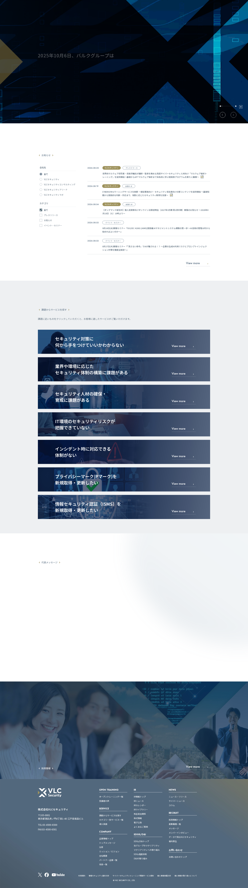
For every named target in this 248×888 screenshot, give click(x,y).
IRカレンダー (140, 805)
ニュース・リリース (178, 796)
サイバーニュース (177, 801)
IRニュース (139, 801)
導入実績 (103, 824)
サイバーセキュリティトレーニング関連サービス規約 (133, 875)
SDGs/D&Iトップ (141, 841)
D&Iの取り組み (140, 858)
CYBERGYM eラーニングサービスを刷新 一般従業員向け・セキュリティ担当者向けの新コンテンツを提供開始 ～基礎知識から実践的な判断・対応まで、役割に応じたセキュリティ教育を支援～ (155, 193)
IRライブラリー (141, 809)
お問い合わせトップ (178, 856)
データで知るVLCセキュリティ (182, 837)
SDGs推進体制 (140, 854)
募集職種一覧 (175, 824)
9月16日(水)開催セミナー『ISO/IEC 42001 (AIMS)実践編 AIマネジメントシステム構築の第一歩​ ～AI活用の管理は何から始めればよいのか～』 (156, 230)
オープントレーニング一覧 (111, 796)
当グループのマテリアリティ (147, 845)
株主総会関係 (140, 813)
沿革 (101, 847)
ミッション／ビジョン (109, 851)
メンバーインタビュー (179, 832)
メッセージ (174, 828)
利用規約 (81, 875)
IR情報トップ (140, 796)
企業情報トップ (106, 838)
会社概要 (103, 855)
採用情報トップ (176, 819)
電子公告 (138, 822)
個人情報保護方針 (164, 875)
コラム (172, 805)
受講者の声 (104, 801)
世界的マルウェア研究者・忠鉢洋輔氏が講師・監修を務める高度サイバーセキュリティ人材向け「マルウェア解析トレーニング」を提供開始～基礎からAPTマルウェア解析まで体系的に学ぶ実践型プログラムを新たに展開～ (154, 175)
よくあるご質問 (141, 826)
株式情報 (138, 818)
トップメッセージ (107, 842)
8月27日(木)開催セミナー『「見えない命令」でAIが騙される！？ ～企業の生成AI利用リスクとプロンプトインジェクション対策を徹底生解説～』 (154, 248)
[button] (222, 115)
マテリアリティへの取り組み (147, 849)
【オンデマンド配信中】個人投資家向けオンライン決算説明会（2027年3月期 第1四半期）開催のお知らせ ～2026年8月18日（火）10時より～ (155, 212)
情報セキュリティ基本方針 (99, 875)
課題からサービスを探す (110, 815)
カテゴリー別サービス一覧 (111, 819)
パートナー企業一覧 (108, 860)
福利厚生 (173, 841)
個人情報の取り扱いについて (186, 875)
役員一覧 (103, 864)
